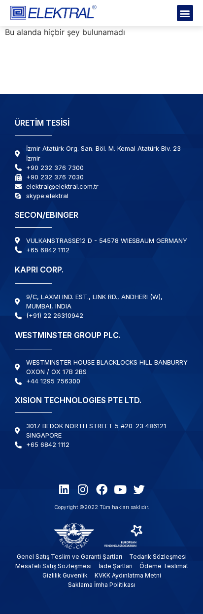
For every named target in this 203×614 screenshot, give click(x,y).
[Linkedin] (64, 489)
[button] (185, 13)
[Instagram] (83, 489)
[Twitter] (139, 489)
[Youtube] (120, 489)
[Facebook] (101, 489)
